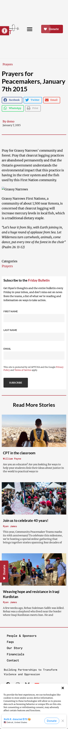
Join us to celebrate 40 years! (25, 520)
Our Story (14, 648)
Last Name (10, 330)
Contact (13, 660)
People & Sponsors (21, 636)
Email (7, 348)
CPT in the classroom (19, 453)
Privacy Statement (41, 726)
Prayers (8, 64)
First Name (10, 311)
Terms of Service (22, 370)
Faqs (10, 642)
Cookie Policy (23, 726)
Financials (15, 654)
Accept (34, 720)
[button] (63, 688)
